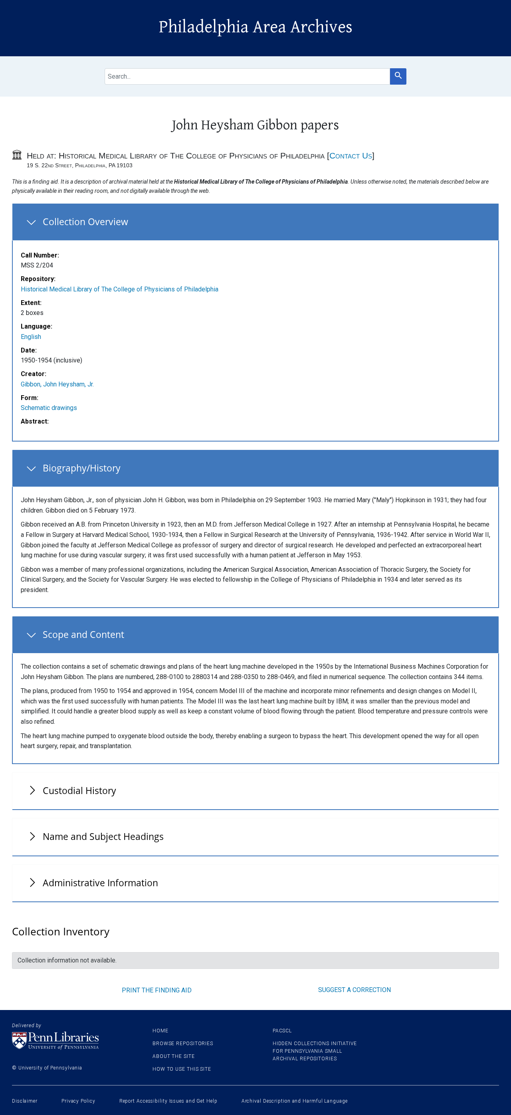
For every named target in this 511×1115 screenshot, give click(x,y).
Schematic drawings (49, 408)
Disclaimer (25, 1101)
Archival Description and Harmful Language (295, 1101)
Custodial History (79, 790)
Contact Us (350, 155)
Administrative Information (100, 882)
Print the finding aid (157, 990)
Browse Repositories (183, 1043)
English (31, 337)
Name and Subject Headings (103, 836)
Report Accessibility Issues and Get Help (168, 1101)
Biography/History (82, 467)
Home (160, 1031)
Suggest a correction (354, 990)
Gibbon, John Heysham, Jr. (57, 384)
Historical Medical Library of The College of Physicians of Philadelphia (119, 289)
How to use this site (182, 1069)
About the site (174, 1056)
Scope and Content (83, 634)
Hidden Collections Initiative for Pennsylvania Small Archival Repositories (315, 1051)
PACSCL (282, 1031)
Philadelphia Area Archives (256, 27)
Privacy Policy (78, 1101)
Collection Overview (85, 221)
